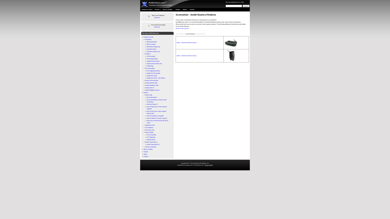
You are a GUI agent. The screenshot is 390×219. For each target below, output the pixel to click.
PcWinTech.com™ (158, 3)
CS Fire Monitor (151, 56)
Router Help (148, 95)
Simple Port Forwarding (153, 73)
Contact (192, 9)
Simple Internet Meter (153, 61)
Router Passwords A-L (151, 142)
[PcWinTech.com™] (144, 7)
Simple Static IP (149, 88)
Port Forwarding (149, 68)
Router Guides (149, 132)
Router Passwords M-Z (153, 144)
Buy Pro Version (151, 44)
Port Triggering (151, 137)
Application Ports (150, 125)
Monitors (147, 54)
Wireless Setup (151, 140)
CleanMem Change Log (153, 47)
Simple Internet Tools (151, 83)
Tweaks (178, 9)
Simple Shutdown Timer (152, 85)
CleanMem (148, 39)
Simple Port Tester (152, 76)
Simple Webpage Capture (152, 90)
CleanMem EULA (151, 49)
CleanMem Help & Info (153, 51)
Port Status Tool (149, 130)
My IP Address (149, 127)
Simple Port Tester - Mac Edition (156, 78)
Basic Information (152, 97)
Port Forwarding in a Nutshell (155, 116)
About (185, 9)
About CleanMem (152, 42)
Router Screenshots (150, 147)
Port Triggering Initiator (153, 71)
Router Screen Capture (182, 28)
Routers (156, 10)
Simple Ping (150, 66)
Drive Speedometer (152, 59)
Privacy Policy (208, 165)
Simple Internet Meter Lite (154, 63)
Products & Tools (146, 10)
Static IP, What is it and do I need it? (157, 118)
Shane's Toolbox (167, 9)
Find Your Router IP (152, 104)
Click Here (157, 17)
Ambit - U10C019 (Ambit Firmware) (187, 42)
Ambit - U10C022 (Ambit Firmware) (187, 56)
